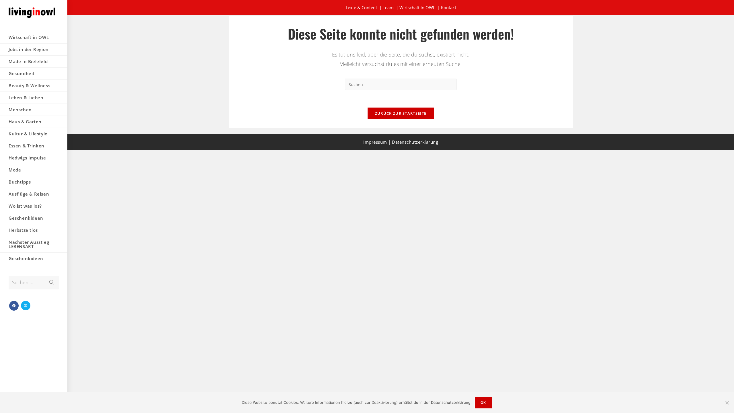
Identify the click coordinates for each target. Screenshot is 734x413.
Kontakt (448, 7)
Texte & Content (361, 7)
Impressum (375, 142)
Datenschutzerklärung (415, 142)
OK (483, 402)
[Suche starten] (51, 282)
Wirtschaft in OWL (417, 7)
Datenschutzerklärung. (451, 402)
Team (388, 7)
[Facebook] (14, 306)
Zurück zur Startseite (400, 113)
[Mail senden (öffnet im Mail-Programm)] (25, 305)
